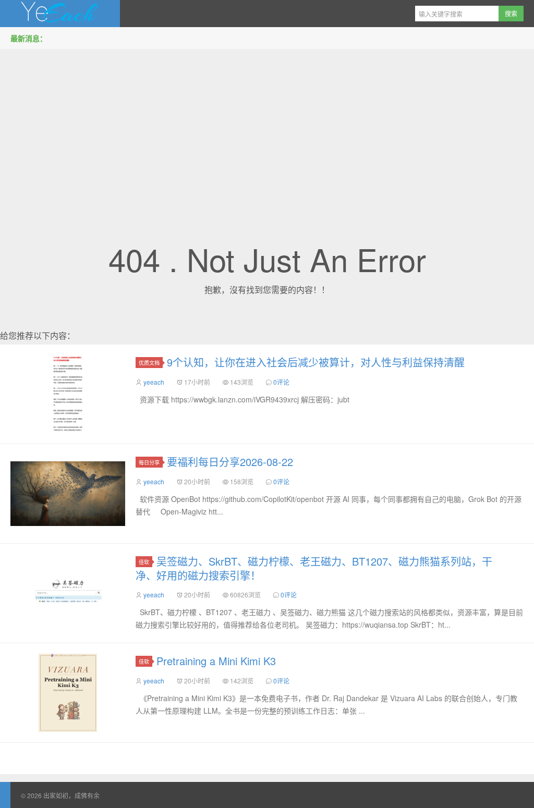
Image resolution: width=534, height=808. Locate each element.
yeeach (153, 381)
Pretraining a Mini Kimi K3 (216, 660)
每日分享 (149, 462)
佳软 (144, 562)
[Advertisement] (267, 130)
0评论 (281, 381)
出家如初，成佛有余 (60, 13)
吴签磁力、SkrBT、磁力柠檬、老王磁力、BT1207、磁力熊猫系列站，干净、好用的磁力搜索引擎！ (314, 568)
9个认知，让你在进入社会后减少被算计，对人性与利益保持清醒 (316, 362)
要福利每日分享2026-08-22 (230, 461)
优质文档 (149, 362)
